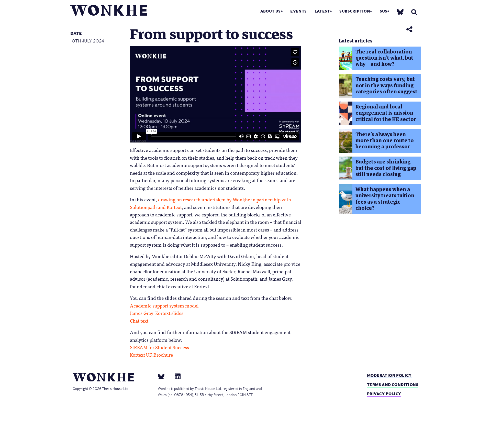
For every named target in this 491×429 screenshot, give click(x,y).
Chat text (139, 320)
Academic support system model (164, 305)
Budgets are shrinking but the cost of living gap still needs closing (385, 168)
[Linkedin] (176, 376)
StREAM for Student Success (159, 347)
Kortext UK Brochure (151, 354)
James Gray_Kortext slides (156, 313)
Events (298, 11)
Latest (322, 11)
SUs (383, 11)
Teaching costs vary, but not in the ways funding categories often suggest (386, 85)
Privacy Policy (384, 394)
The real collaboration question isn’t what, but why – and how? (384, 58)
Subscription (354, 11)
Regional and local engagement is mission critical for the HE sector (385, 113)
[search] (414, 12)
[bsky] (400, 11)
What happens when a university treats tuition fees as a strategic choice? (384, 198)
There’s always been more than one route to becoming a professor (384, 140)
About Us (270, 11)
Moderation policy (389, 375)
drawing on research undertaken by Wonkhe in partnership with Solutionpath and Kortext (210, 203)
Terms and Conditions (392, 384)
